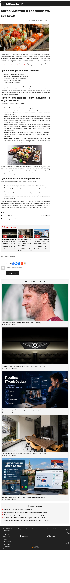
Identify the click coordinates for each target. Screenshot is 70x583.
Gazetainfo (16, 4)
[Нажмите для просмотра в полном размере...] (25, 164)
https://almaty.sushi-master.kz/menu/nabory (14, 65)
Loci (4, 212)
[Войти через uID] (13, 263)
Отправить (12, 273)
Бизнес (28, 529)
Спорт (49, 529)
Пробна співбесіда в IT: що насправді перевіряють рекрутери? (21, 410)
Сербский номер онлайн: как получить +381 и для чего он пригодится (41, 241)
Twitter (52, 536)
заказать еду (6, 219)
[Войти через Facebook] (19, 263)
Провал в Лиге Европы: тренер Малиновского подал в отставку (21, 322)
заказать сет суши (22, 219)
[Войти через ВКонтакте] (16, 263)
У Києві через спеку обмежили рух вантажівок (18, 509)
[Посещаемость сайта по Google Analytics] (35, 548)
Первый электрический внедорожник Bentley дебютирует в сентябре (9, 241)
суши (13, 219)
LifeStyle (55, 529)
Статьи (4, 216)
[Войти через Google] (25, 263)
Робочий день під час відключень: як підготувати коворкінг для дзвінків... (24, 453)
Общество (21, 529)
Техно (38, 529)
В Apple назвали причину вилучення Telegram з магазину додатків (24, 517)
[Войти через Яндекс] (22, 263)
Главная (13, 529)
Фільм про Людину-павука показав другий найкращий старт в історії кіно (26, 520)
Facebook (25, 536)
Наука (44, 529)
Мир (33, 529)
